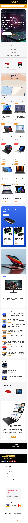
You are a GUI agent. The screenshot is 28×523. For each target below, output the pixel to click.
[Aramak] (25, 6)
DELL (16, 119)
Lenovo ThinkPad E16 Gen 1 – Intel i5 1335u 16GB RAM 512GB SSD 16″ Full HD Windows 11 (15, 337)
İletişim (7, 476)
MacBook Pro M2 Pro (13, 370)
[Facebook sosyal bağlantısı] (5, 461)
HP (15, 159)
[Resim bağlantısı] (9, 456)
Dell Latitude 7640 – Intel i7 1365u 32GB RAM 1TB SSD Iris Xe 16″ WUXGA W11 (15, 332)
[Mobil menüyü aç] (1, 2)
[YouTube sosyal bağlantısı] (12, 461)
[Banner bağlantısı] (13, 420)
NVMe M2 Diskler (12, 364)
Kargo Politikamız (9, 484)
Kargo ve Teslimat (9, 482)
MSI (15, 179)
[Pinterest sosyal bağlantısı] (15, 461)
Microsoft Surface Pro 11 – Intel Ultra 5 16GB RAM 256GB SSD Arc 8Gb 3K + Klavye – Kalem (15, 343)
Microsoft (16, 199)
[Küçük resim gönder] (4, 365)
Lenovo (3, 119)
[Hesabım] (25, 2)
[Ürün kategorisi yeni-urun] (7, 65)
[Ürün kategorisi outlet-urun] (20, 65)
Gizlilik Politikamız (9, 473)
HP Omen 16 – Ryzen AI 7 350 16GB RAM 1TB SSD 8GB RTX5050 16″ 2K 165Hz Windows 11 (15, 353)
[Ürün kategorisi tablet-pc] (19, 393)
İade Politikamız (9, 487)
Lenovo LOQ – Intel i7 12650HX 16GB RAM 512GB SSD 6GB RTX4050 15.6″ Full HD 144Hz (15, 315)
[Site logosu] (13, 1)
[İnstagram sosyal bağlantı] (10, 461)
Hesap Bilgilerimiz (9, 471)
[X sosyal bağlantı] (8, 461)
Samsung (13, 301)
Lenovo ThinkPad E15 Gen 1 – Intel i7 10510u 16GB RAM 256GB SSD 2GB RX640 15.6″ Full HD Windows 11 (15, 348)
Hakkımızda (8, 469)
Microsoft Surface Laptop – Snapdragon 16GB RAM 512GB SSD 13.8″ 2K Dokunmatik (15, 321)
